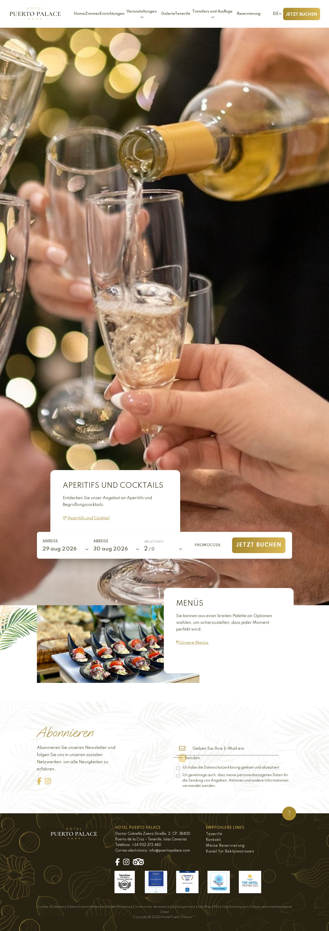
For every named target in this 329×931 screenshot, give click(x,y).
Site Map (204, 906)
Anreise (50, 541)
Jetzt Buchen (301, 14)
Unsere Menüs (193, 643)
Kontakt (213, 840)
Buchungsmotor (183, 906)
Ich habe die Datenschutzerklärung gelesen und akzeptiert (230, 767)
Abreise (100, 541)
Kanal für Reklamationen (230, 851)
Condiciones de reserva (151, 906)
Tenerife (214, 834)
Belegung (153, 541)
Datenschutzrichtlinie (82, 906)
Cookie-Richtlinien (50, 906)
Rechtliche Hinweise (115, 906)
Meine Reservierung (225, 846)
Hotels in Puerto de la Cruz (66, 151)
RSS (217, 906)
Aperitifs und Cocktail (88, 518)
